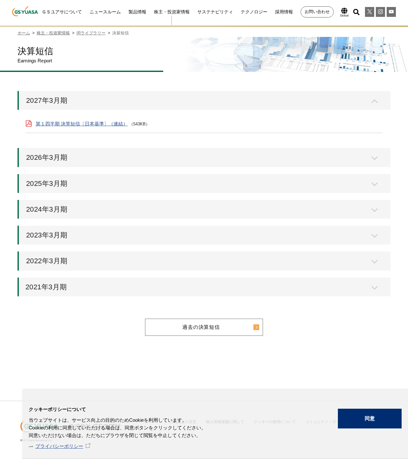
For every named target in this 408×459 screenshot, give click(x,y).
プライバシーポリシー (59, 446)
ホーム (24, 33)
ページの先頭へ (395, 398)
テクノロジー (254, 11)
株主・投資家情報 (172, 11)
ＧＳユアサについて (62, 11)
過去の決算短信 (201, 327)
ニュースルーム (105, 11)
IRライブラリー (91, 33)
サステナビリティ (215, 11)
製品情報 (137, 11)
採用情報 (284, 11)
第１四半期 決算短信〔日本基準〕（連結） (82, 123)
